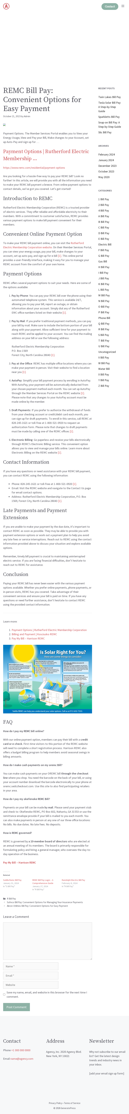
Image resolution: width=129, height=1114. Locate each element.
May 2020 (103, 177)
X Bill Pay (103, 374)
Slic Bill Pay (104, 132)
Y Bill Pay (103, 380)
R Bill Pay (11, 898)
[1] (59, 256)
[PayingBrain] (6, 6)
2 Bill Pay (103, 205)
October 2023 (106, 171)
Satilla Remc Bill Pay (12, 880)
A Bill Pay (103, 216)
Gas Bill (102, 261)
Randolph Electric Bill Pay (73, 880)
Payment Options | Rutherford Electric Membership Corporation (49, 630)
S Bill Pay (103, 335)
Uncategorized (107, 352)
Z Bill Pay (103, 386)
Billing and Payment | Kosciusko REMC (34, 634)
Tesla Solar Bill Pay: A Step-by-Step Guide (109, 107)
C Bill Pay (103, 227)
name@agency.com (21, 1058)
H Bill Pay (103, 267)
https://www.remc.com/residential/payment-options (34, 167)
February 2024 (106, 154)
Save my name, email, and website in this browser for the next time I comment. (47, 994)
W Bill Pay (104, 363)
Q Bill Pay (103, 323)
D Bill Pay (103, 233)
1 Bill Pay (103, 199)
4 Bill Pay (103, 210)
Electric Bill (104, 244)
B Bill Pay (103, 222)
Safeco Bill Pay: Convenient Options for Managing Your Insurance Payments (45, 902)
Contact (110, 6)
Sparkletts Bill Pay (109, 117)
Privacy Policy (55, 1103)
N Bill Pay (103, 301)
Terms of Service (72, 1103)
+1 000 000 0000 (20, 1050)
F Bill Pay (103, 250)
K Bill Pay (103, 284)
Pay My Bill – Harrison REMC (28, 638)
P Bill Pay (103, 312)
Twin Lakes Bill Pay (109, 97)
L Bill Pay (103, 289)
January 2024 (106, 160)
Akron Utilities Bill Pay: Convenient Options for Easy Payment (37, 905)
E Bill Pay (103, 239)
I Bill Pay (103, 272)
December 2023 (107, 166)
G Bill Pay (103, 256)
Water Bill (104, 369)
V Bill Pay (103, 357)
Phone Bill (104, 318)
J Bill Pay (103, 278)
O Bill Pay (103, 306)
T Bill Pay (103, 340)
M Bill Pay (104, 295)
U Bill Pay (103, 346)
